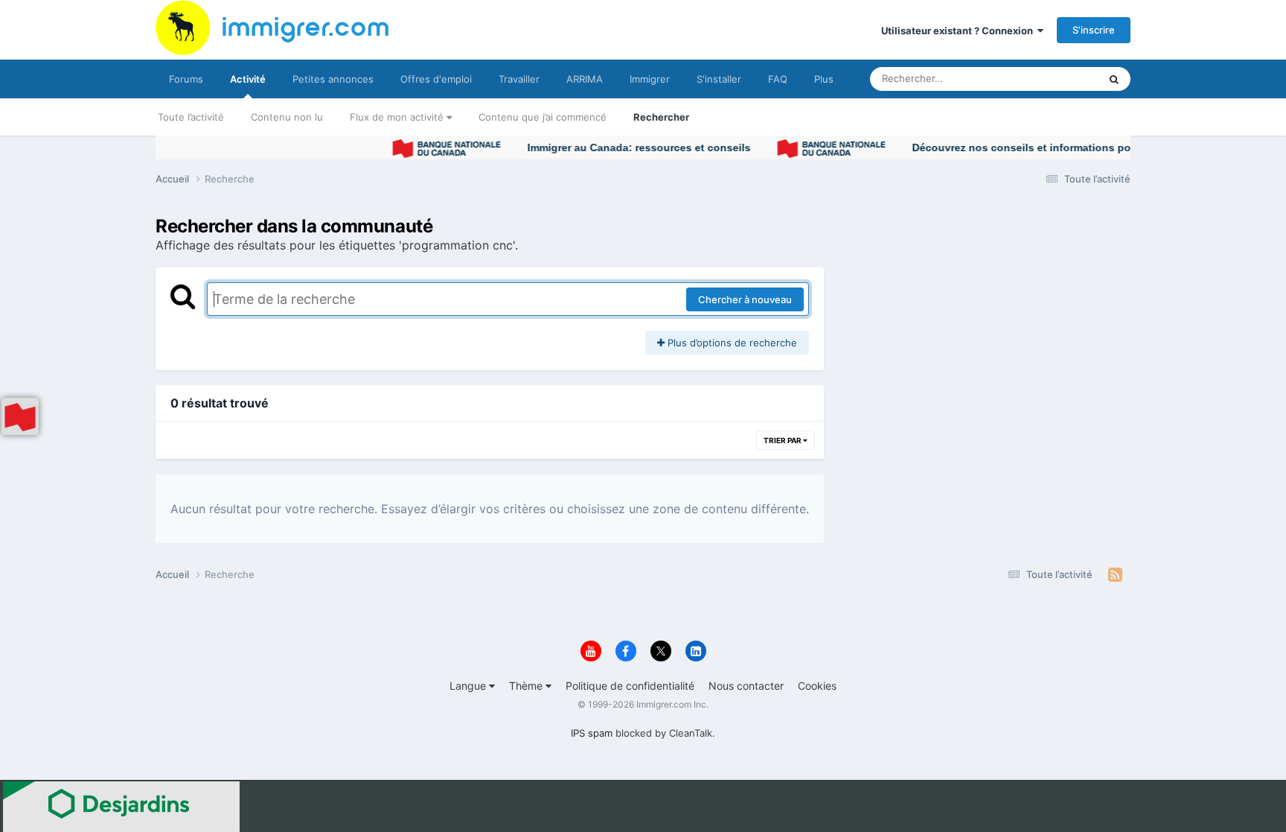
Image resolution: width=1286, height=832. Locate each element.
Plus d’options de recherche (731, 343)
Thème (527, 685)
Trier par (783, 440)
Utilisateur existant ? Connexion (959, 30)
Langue (469, 685)
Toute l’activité (191, 117)
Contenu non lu (287, 117)
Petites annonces (333, 79)
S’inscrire (1093, 30)
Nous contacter (746, 685)
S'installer (719, 79)
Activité (248, 79)
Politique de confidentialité (630, 685)
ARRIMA (584, 79)
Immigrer (650, 79)
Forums (186, 79)
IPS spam (591, 733)
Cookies (817, 685)
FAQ (777, 79)
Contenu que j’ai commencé (543, 117)
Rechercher (661, 117)
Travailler (519, 79)
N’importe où (1052, 78)
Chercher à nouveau (745, 299)
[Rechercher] (1114, 79)
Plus (824, 79)
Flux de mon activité (398, 117)
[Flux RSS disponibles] (1115, 575)
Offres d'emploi (436, 79)
